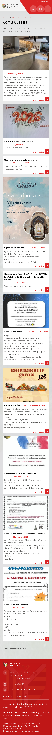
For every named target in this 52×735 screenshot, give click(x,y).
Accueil (5, 18)
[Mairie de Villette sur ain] (10, 5)
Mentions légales (9, 724)
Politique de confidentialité (29, 724)
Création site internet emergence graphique (21, 731)
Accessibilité (42, 2)
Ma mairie (16, 18)
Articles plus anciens (15, 648)
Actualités (29, 18)
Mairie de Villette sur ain (12, 728)
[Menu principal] (47, 8)
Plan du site (36, 726)
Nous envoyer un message (23, 689)
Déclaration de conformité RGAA (16, 726)
